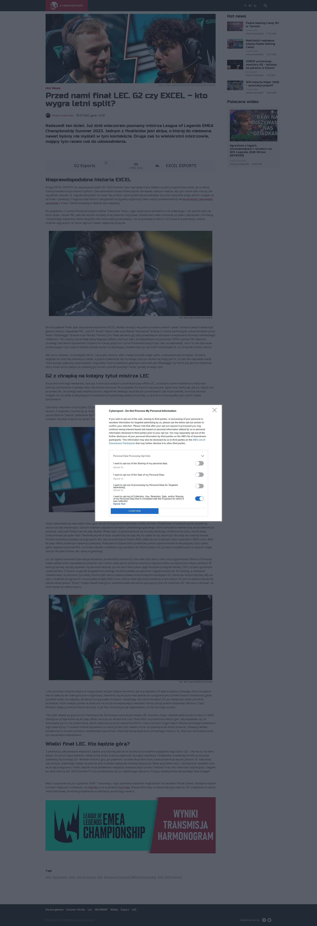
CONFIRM (135, 511)
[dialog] (158, 463)
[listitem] (158, 456)
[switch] (199, 463)
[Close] (215, 411)
